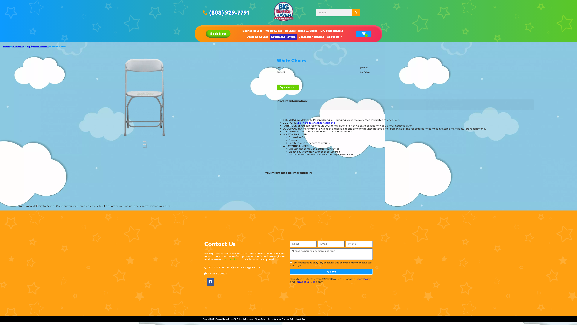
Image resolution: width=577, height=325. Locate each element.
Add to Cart (289, 87)
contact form (232, 259)
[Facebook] (210, 282)
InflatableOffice (298, 319)
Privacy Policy (362, 279)
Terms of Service (305, 281)
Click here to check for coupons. (315, 122)
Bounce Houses (252, 30)
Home (6, 46)
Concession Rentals (311, 36)
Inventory (18, 46)
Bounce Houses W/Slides (301, 30)
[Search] (356, 12)
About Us (333, 36)
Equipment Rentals (283, 36)
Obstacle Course (257, 36)
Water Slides (273, 30)
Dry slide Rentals (332, 30)
